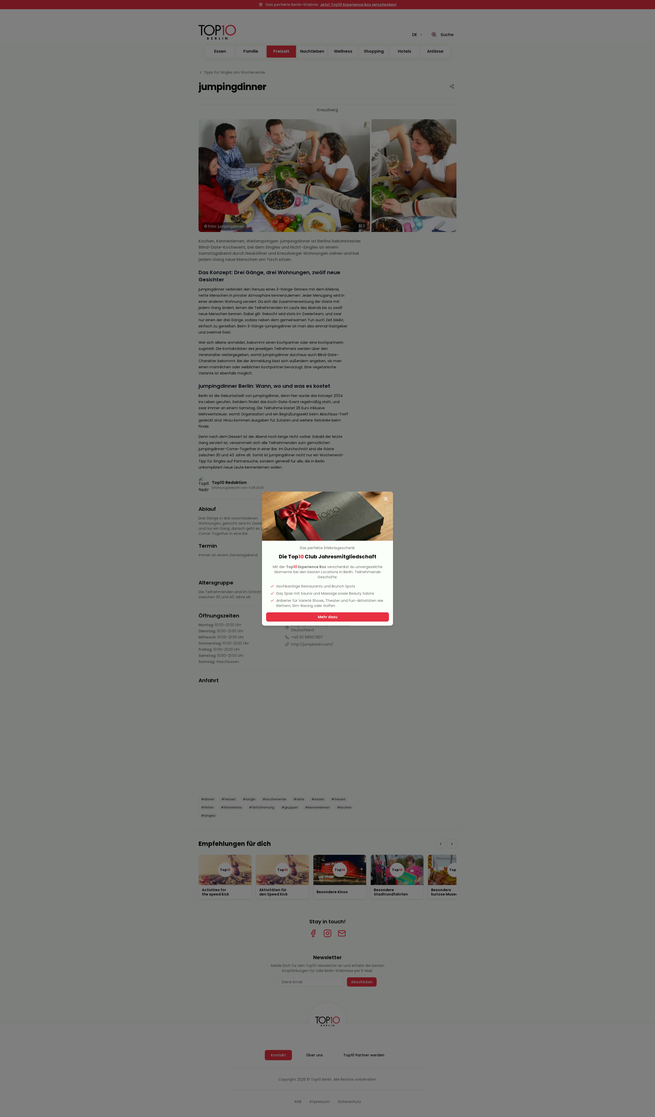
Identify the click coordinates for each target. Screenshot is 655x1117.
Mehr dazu (327, 617)
